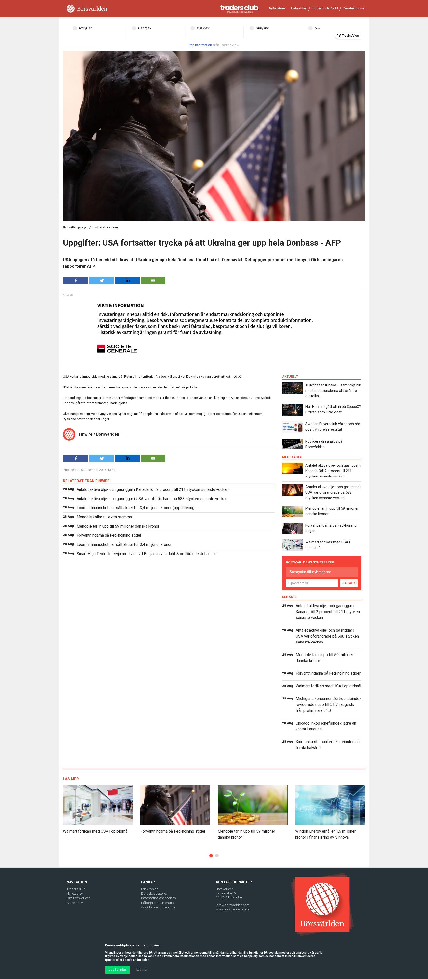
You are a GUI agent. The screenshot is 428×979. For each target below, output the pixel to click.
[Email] (153, 280)
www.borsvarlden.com (232, 909)
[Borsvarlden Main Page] (87, 9)
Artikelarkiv (75, 903)
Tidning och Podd (325, 8)
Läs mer (141, 969)
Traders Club (76, 889)
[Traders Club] (240, 8)
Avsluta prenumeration (158, 907)
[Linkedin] (127, 280)
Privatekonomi (353, 8)
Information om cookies (158, 898)
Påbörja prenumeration (158, 903)
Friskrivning (150, 889)
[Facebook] (75, 280)
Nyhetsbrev (277, 8)
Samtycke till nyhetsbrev (310, 572)
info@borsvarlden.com (233, 905)
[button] (211, 856)
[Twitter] (101, 280)
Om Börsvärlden (79, 898)
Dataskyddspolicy (154, 893)
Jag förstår (117, 969)
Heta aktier (299, 8)
